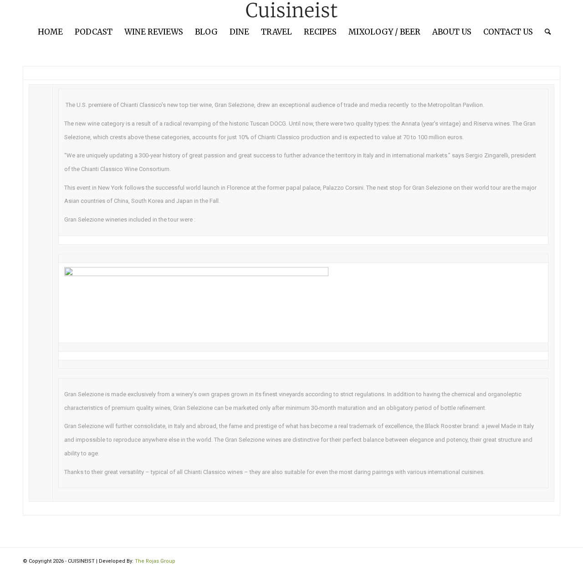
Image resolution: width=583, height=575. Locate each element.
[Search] (545, 31)
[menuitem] (50, 31)
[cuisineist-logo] (291, 10)
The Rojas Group (155, 561)
